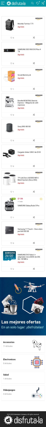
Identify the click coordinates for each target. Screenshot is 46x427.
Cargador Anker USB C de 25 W (29, 152)
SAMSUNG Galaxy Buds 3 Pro (28, 206)
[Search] (32, 3)
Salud (6, 375)
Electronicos (9, 359)
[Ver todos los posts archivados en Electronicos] (37, 362)
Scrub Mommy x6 (24, 75)
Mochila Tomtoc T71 (25, 24)
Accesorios (8, 342)
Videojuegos (9, 390)
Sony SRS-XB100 (24, 126)
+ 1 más (20, 201)
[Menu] (3, 3)
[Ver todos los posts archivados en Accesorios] (37, 345)
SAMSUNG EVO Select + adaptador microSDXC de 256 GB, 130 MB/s (29, 257)
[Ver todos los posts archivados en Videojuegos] (37, 393)
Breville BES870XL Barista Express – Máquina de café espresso (28, 103)
